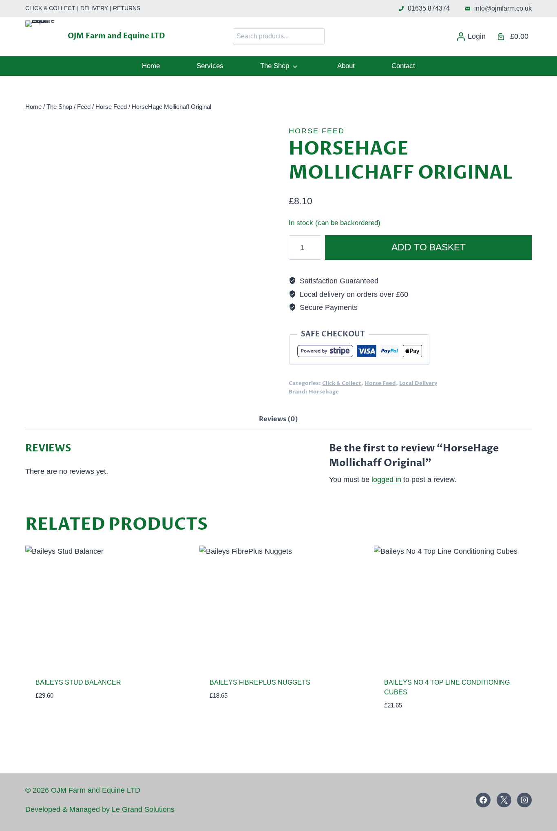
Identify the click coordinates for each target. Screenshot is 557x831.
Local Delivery (418, 383)
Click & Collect (341, 383)
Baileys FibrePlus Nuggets (260, 682)
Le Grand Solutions (143, 809)
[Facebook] (483, 800)
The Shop (274, 66)
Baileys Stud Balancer (78, 682)
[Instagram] (524, 800)
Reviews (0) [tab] (278, 419)
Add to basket (428, 247)
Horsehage (324, 392)
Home (151, 66)
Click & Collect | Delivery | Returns (82, 8)
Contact (403, 66)
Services (210, 66)
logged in (386, 479)
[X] (504, 800)
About (346, 66)
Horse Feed (317, 131)
